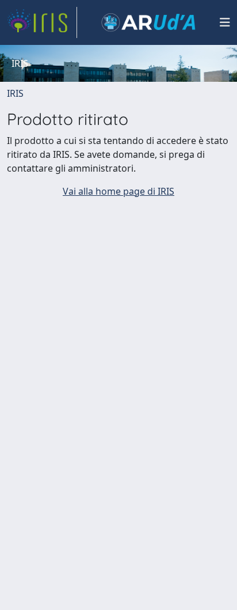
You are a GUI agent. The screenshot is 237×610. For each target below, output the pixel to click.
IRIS (15, 93)
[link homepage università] (148, 22)
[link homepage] (42, 22)
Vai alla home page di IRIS (118, 191)
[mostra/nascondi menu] (225, 22)
